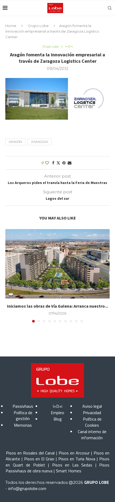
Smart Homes (68, 471)
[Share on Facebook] (53, 162)
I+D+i (57, 406)
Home (10, 25)
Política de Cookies (92, 422)
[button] (9, 275)
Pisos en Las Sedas (72, 465)
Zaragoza (39, 142)
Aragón (15, 142)
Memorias (23, 425)
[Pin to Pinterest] (64, 162)
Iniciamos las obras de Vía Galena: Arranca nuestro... (57, 306)
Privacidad (92, 412)
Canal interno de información (92, 434)
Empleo (57, 412)
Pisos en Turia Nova (76, 459)
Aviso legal (92, 406)
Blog (57, 419)
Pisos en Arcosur (74, 453)
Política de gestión (23, 415)
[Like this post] (47, 162)
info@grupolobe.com (27, 488)
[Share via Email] (69, 162)
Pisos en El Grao (39, 459)
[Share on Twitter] (58, 162)
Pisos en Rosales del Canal (30, 453)
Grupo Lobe (38, 25)
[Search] (109, 8)
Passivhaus (23, 406)
